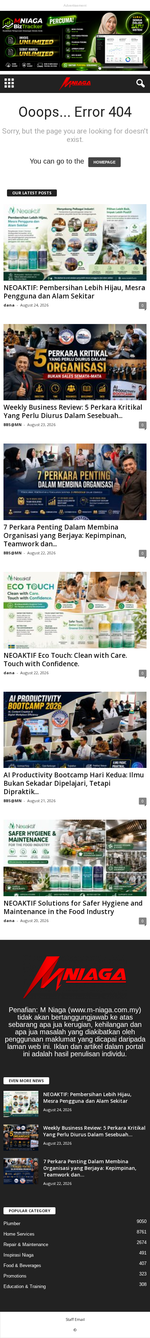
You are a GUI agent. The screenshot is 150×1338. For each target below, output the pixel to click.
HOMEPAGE (104, 162)
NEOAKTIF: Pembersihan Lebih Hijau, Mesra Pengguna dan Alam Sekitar (74, 292)
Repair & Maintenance (25, 1244)
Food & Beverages (22, 1265)
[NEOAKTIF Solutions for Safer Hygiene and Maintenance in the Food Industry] (75, 858)
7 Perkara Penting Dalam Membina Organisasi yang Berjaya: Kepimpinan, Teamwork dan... (64, 535)
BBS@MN (12, 424)
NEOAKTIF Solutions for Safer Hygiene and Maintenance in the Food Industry (73, 907)
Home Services (19, 1234)
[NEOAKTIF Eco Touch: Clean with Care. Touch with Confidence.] (75, 610)
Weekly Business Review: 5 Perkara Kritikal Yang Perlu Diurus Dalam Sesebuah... (72, 411)
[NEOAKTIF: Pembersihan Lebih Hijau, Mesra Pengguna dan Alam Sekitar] (75, 242)
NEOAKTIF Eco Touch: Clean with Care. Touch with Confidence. (65, 659)
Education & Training (24, 1286)
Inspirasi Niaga (18, 1255)
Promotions (15, 1276)
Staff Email (75, 1319)
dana (9, 305)
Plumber (11, 1223)
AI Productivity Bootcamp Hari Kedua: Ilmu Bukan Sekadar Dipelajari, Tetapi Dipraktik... (73, 783)
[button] (139, 83)
